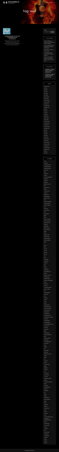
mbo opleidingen (47, 292)
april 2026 (46, 93)
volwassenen (46, 433)
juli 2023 (45, 151)
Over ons (46, 2)
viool (45, 430)
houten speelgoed (47, 240)
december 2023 (47, 142)
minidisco (46, 297)
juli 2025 (45, 109)
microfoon (46, 294)
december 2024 (47, 121)
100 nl (45, 161)
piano (45, 345)
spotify (45, 401)
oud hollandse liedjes (47, 341)
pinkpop (45, 346)
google (45, 231)
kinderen (45, 268)
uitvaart (45, 421)
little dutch (46, 283)
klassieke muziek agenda (48, 280)
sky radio (45, 388)
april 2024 (46, 135)
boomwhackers (46, 187)
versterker (46, 428)
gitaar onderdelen (47, 222)
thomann (45, 406)
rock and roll (46, 373)
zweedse (45, 442)
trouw (45, 415)
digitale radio (46, 194)
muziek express (47, 304)
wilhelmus (46, 437)
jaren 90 (45, 254)
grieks (45, 233)
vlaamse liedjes (46, 432)
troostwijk (46, 413)
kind (45, 264)
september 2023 (47, 147)
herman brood (46, 236)
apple (45, 171)
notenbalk (46, 327)
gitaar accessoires (47, 219)
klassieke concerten (47, 275)
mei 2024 (45, 133)
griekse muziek (46, 234)
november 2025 (47, 102)
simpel (45, 383)
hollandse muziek (47, 238)
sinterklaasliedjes (47, 387)
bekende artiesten (47, 184)
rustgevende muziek (47, 378)
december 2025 (47, 100)
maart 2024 (46, 137)
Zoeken (45, 30)
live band (45, 285)
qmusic (45, 357)
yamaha (45, 439)
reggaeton (46, 367)
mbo (45, 290)
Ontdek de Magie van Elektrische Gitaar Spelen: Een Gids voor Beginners (49, 42)
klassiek (45, 273)
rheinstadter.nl (13, 2)
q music (45, 355)
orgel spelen (46, 339)
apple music (46, 173)
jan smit (45, 245)
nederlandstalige (47, 322)
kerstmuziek (46, 261)
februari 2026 (46, 96)
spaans (45, 394)
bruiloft (45, 189)
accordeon (46, 163)
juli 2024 (45, 130)
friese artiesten (46, 210)
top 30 (45, 409)
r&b (44, 359)
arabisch (45, 175)
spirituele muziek (47, 399)
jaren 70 (45, 250)
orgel (45, 336)
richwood (45, 369)
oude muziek (46, 343)
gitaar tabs (46, 224)
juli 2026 (45, 88)
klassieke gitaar (46, 276)
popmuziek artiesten (47, 353)
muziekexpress (46, 313)
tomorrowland (46, 408)
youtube (45, 440)
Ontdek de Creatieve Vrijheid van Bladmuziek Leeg (50, 70)
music (45, 301)
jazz (44, 255)
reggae (45, 366)
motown (45, 299)
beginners (46, 180)
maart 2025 (46, 116)
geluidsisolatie (46, 213)
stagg (45, 402)
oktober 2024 (46, 124)
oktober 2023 (46, 145)
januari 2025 (46, 119)
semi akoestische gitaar (48, 381)
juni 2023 (45, 152)
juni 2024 (45, 131)
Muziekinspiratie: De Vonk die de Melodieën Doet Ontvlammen (12, 37)
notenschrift (46, 329)
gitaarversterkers (47, 229)
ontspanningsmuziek (47, 334)
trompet (45, 411)
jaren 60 (45, 248)
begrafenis (46, 182)
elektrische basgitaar (47, 201)
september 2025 (47, 105)
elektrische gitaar (47, 203)
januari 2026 (46, 98)
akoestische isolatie (47, 168)
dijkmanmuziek (46, 196)
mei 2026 (45, 91)
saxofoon (45, 380)
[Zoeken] (54, 2)
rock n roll (46, 376)
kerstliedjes (46, 259)
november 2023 (47, 144)
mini (45, 296)
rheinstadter (47, 69)
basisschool (46, 178)
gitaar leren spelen (47, 220)
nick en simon (46, 325)
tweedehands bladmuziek (48, 416)
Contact (50, 2)
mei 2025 (45, 112)
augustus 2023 (46, 149)
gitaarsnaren (46, 226)
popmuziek (46, 352)
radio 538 (45, 360)
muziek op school (47, 310)
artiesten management (48, 177)
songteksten (46, 390)
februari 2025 (46, 117)
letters (45, 282)
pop (44, 348)
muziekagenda (46, 311)
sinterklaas (46, 385)
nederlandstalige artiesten (48, 324)
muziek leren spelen (47, 308)
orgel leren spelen (47, 338)
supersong (46, 404)
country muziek (47, 191)
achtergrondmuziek (47, 164)
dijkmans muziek (47, 198)
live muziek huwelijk (47, 287)
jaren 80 (45, 252)
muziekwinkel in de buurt (48, 317)
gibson (45, 215)
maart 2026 (46, 95)
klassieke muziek (47, 278)
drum (45, 199)
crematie (45, 192)
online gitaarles (46, 332)
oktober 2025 (46, 103)
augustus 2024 (46, 128)
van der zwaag (46, 425)
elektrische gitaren (47, 205)
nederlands (46, 318)
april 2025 (46, 114)
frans (45, 206)
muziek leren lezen (47, 306)
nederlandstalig (47, 320)
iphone (45, 241)
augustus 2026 (46, 86)
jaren (45, 247)
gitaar (45, 217)
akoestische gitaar (47, 166)
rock (45, 371)
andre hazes (46, 170)
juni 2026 (45, 89)
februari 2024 (46, 138)
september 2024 (47, 126)
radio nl (45, 362)
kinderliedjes (46, 269)
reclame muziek (47, 364)
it (44, 243)
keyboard (45, 262)
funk (45, 212)
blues (45, 185)
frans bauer (46, 208)
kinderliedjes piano (47, 271)
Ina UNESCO (47, 74)
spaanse (45, 395)
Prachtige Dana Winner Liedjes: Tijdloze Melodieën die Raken (49, 54)
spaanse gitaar (46, 397)
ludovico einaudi (47, 289)
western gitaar (46, 435)
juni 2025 (45, 110)
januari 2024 (46, 140)
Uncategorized (46, 423)
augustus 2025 (46, 107)
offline (45, 331)
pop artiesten (46, 350)
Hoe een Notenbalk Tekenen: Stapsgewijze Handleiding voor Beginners (49, 46)
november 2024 (47, 123)
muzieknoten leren (47, 315)
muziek (45, 303)
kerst (45, 257)
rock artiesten (46, 374)
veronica (45, 426)
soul (45, 392)
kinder (45, 266)
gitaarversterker (47, 227)
